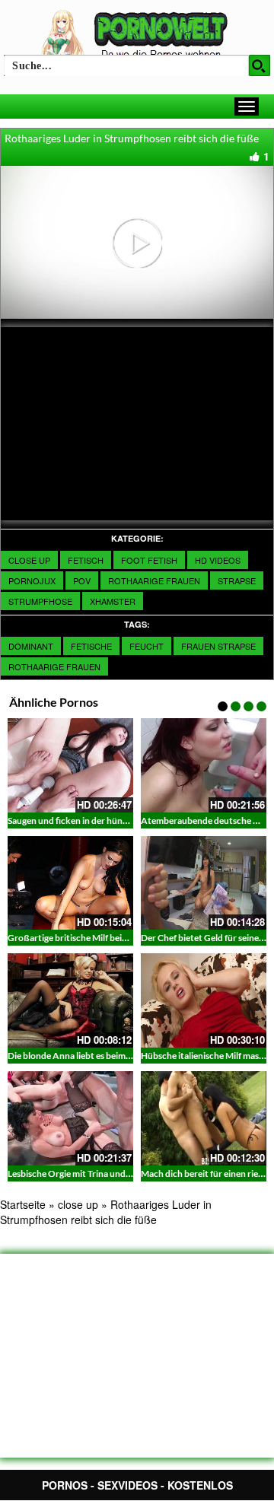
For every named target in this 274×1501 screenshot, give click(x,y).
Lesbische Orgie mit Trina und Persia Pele (89, 1173)
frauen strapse (218, 646)
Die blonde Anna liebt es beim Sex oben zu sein (100, 1055)
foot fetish (149, 560)
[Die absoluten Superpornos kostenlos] (137, 35)
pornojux (32, 580)
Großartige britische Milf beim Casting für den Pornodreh (123, 937)
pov (82, 580)
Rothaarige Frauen (154, 580)
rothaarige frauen (54, 666)
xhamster (112, 601)
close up (29, 560)
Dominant (30, 646)
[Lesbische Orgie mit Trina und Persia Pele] (70, 1118)
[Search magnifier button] (259, 65)
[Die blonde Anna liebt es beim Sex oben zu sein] (70, 1000)
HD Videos (218, 560)
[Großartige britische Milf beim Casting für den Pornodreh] (70, 883)
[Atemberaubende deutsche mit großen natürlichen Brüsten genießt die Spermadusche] (203, 765)
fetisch (86, 560)
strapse (237, 580)
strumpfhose (40, 601)
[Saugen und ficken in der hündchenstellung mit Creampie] (70, 765)
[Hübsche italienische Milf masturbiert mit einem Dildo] (203, 1000)
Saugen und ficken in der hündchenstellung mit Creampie (121, 820)
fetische (91, 646)
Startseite (23, 1204)
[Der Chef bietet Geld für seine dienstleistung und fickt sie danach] (203, 883)
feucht (146, 646)
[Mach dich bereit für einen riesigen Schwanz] (203, 1118)
